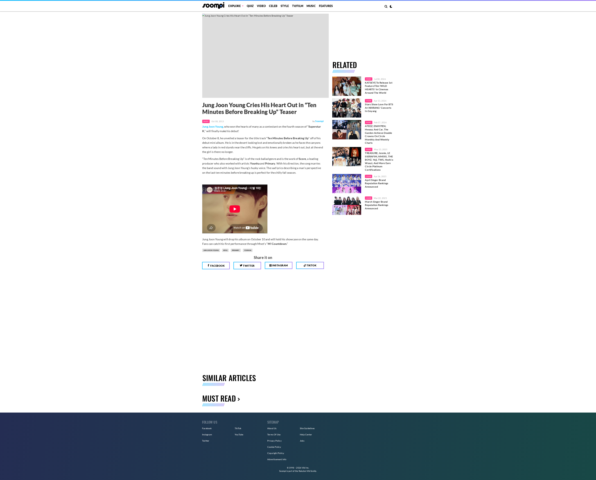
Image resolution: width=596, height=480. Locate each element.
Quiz (250, 6)
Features (326, 6)
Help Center (306, 434)
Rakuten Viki (304, 471)
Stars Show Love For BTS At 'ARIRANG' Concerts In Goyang (379, 107)
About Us (272, 428)
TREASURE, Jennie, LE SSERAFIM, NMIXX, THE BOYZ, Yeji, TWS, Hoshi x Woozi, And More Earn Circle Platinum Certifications (379, 161)
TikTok (238, 428)
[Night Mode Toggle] (391, 6)
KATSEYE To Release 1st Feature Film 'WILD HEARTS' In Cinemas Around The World (378, 87)
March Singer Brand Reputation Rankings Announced (376, 205)
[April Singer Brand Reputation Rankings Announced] (346, 183)
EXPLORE (234, 6)
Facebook (217, 265)
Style (285, 6)
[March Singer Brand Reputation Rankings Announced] (346, 205)
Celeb (273, 6)
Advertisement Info (277, 459)
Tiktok (311, 265)
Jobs (302, 440)
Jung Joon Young (212, 126)
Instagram (280, 265)
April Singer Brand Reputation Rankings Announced (376, 183)
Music (311, 6)
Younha (247, 250)
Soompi (319, 121)
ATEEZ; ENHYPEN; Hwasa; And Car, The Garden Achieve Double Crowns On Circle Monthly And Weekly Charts (378, 134)
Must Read (219, 398)
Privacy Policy (274, 440)
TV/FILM (297, 6)
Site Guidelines (307, 428)
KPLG (225, 250)
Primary (235, 250)
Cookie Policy (274, 447)
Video (261, 6)
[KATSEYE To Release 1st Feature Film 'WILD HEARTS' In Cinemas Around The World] (346, 86)
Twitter (248, 265)
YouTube (239, 434)
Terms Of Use (273, 434)
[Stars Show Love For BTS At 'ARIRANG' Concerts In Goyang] (346, 108)
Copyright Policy (275, 453)
